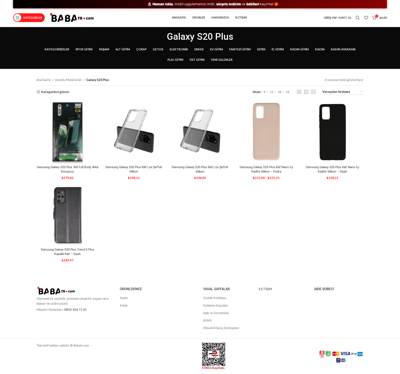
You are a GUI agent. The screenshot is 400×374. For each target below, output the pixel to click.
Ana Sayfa (43, 80)
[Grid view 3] (306, 92)
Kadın (124, 298)
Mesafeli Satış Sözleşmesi (221, 328)
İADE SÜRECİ (324, 289)
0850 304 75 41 (75, 309)
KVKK (207, 320)
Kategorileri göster (55, 92)
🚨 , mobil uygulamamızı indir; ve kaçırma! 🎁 (204, 4)
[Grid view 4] (313, 92)
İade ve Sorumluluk (216, 313)
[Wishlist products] (366, 18)
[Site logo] (72, 17)
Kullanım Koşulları (215, 305)
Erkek (124, 305)
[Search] (358, 18)
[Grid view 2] (299, 92)
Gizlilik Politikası (214, 298)
